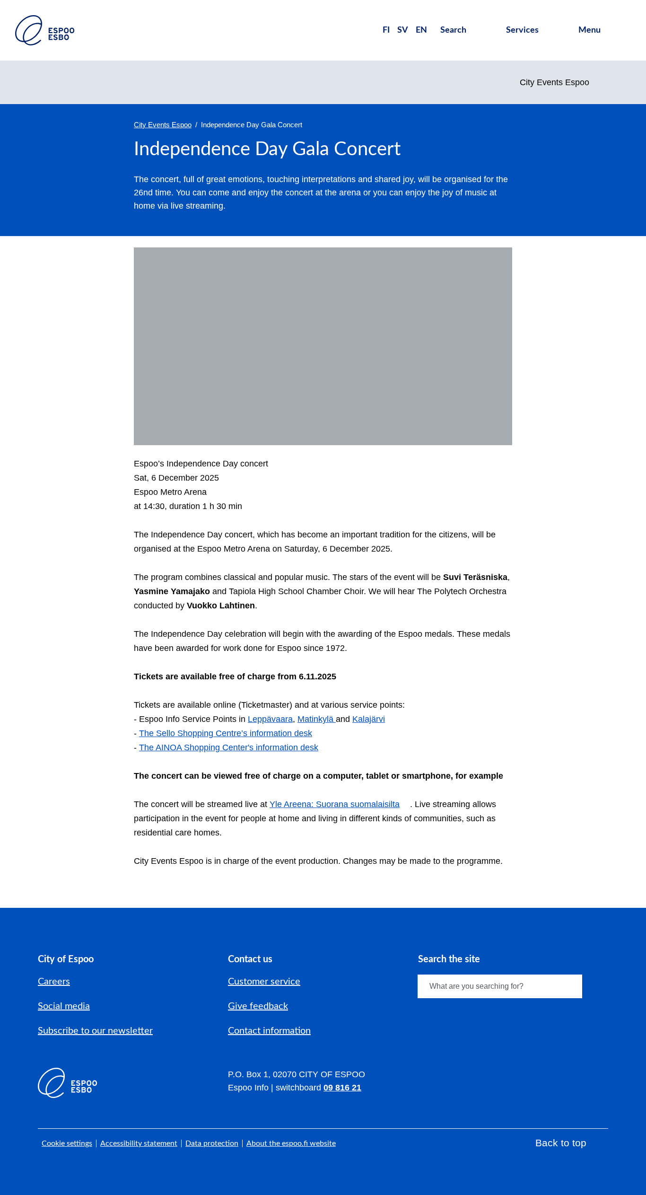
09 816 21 (342, 1087)
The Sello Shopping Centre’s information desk (225, 733)
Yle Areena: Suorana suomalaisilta (335, 804)
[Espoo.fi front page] (44, 30)
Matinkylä (316, 719)
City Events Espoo (163, 125)
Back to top (560, 1142)
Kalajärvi (368, 719)
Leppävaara (270, 719)
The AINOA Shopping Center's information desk (228, 747)
